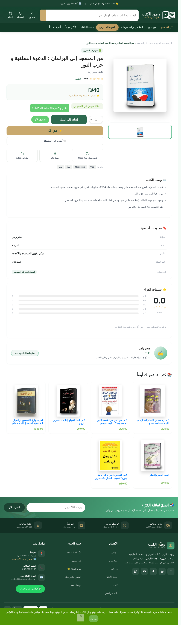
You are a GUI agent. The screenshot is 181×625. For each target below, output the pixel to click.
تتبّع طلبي (76, 560)
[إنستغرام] (162, 571)
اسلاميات (113, 560)
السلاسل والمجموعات (132, 27)
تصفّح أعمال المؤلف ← (25, 353)
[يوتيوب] (144, 571)
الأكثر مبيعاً (71, 27)
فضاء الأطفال (111, 577)
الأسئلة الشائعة (74, 552)
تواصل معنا (76, 585)
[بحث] (43, 15)
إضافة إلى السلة (69, 119)
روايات (114, 568)
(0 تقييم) (78, 79)
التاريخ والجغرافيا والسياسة (149, 43)
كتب (115, 585)
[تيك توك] (153, 571)
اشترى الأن (40, 119)
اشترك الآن (14, 507)
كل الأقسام (167, 27)
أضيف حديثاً (55, 27)
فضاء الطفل (87, 27)
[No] (80, 617)
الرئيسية (168, 43)
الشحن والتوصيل (73, 577)
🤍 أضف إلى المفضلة (55, 141)
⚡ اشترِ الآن (55, 130)
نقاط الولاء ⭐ (74, 568)
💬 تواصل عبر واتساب (30, 588)
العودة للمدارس (107, 27)
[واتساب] (135, 571)
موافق (93, 618)
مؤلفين (114, 552)
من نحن (152, 27)
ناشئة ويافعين (111, 593)
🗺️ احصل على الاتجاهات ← (22, 559)
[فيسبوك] (170, 571)
